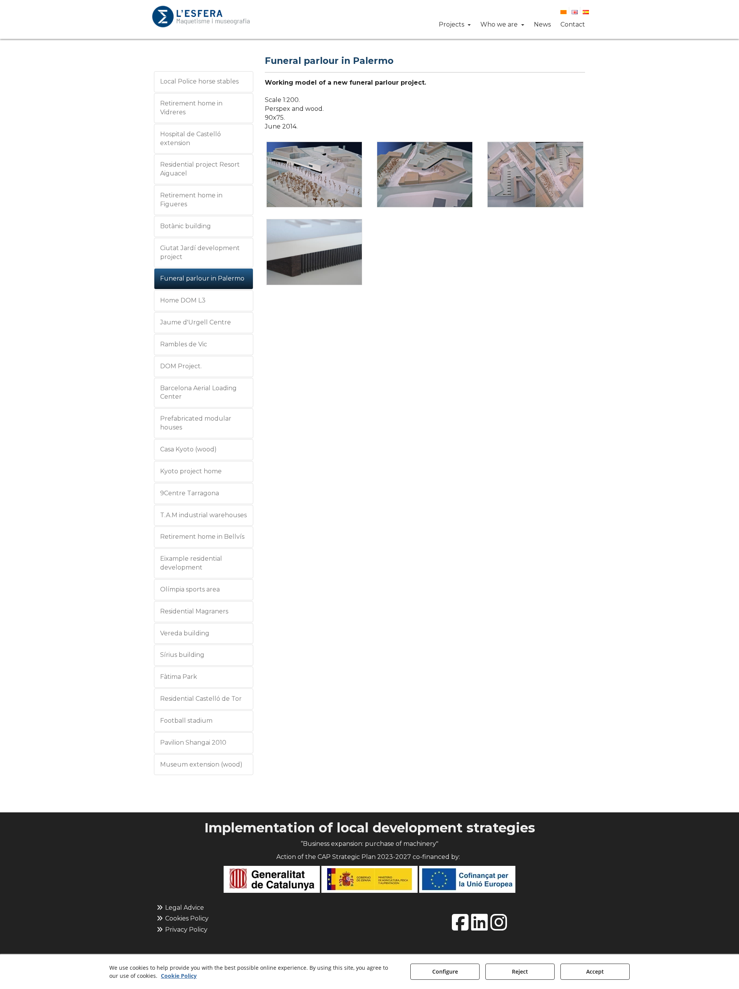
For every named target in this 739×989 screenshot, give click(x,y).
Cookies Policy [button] (186, 918)
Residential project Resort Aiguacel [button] (200, 169)
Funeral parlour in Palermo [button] (202, 278)
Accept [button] (595, 971)
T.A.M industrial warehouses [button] (203, 515)
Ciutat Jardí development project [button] (200, 252)
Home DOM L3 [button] (183, 300)
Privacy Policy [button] (185, 929)
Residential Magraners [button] (194, 611)
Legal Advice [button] (184, 907)
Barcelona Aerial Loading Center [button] (198, 392)
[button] (200, 16)
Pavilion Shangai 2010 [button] (193, 742)
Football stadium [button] (186, 720)
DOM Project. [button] (181, 366)
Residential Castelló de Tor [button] (201, 698)
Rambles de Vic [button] (183, 344)
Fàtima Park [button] (178, 676)
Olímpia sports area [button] (190, 589)
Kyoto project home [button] (191, 471)
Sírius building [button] (182, 654)
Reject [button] (520, 971)
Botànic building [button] (185, 226)
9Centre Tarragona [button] (189, 493)
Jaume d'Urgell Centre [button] (195, 322)
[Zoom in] (314, 175)
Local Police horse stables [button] (199, 81)
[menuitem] (567, 11)
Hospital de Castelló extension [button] (190, 138)
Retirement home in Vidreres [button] (191, 108)
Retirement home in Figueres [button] (191, 200)
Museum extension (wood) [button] (201, 764)
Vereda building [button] (184, 633)
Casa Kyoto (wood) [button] (188, 449)
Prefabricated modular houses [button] (195, 423)
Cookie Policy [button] (179, 975)
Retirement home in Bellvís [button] (202, 536)
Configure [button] (445, 971)
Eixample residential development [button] (191, 563)
